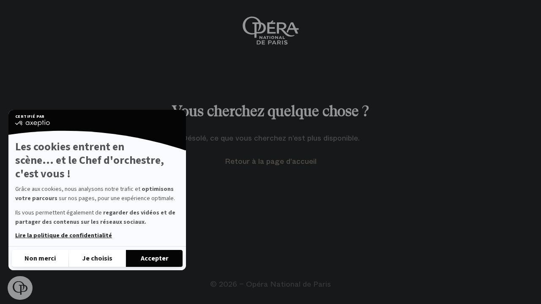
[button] (20, 288)
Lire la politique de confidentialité (63, 235)
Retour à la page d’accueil (271, 161)
